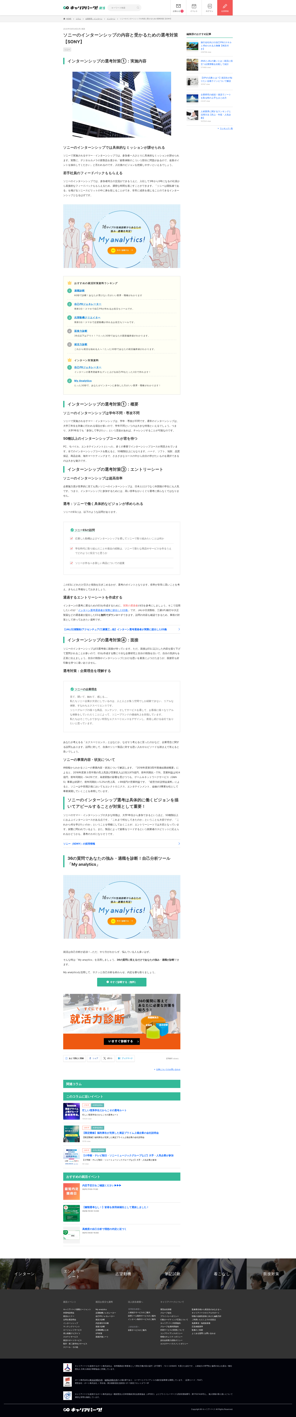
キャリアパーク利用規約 (170, 1323)
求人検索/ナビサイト (71, 1333)
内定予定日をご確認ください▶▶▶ (101, 1185)
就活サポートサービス (72, 1340)
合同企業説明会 (69, 1319)
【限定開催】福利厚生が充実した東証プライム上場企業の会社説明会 (120, 1132)
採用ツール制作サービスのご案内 (142, 1316)
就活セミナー (68, 1316)
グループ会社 (165, 1313)
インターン (24, 1274)
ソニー (67, 49)
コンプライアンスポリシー (171, 1333)
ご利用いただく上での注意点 (204, 1319)
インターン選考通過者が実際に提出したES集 (103, 610)
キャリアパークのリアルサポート (206, 1313)
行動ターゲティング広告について (174, 1319)
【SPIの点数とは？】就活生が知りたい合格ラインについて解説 (216, 79)
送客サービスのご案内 (137, 1330)
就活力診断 (100, 1319)
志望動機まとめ (102, 1330)
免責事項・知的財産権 (201, 1323)
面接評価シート (102, 1337)
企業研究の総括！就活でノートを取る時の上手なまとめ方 (216, 96)
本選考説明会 (68, 1313)
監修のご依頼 (197, 1330)
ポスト (110, 1058)
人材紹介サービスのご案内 (139, 1312)
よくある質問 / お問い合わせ (204, 1333)
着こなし (222, 1274)
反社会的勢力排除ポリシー (171, 1340)
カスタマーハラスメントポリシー (174, 1344)
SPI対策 (99, 1333)
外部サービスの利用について (172, 1330)
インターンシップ (70, 1323)
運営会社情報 (165, 1309)
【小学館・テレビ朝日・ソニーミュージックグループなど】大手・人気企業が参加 (128, 1155)
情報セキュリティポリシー (171, 1337)
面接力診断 (100, 1326)
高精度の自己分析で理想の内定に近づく (104, 1228)
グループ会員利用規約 (169, 1326)
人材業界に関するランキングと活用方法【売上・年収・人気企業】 (216, 114)
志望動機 (123, 1274)
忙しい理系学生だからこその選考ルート (104, 1110)
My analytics (101, 1309)
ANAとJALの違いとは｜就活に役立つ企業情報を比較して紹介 (217, 62)
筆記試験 (173, 1274)
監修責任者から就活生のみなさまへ (206, 1309)
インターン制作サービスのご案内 (142, 1319)
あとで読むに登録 (76, 1058)
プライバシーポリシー (169, 1316)
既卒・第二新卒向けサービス (75, 1344)
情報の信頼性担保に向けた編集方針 (206, 1316)
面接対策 (271, 1274)
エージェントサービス (72, 1330)
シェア (95, 1058)
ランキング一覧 (226, 128)
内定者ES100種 (102, 1323)
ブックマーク (127, 1058)
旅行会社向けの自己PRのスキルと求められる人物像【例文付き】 (216, 45)
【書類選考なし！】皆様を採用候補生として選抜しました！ (115, 1207)
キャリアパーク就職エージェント (77, 1309)
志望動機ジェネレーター (106, 1313)
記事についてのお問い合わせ (168, 1069)
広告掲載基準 (197, 1326)
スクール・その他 (70, 1347)
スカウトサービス (70, 1337)
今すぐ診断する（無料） (123, 982)
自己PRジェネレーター (105, 1316)
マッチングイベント (71, 1326)
